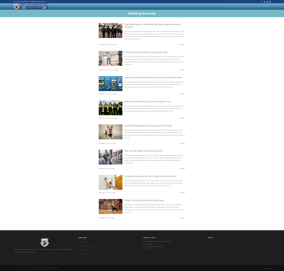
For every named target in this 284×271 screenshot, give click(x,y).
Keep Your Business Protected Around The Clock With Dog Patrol (153, 77)
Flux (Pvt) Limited (56, 268)
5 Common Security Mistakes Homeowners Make (146, 52)
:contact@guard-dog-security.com (154, 246)
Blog (115, 44)
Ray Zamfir (102, 44)
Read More (182, 44)
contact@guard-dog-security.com (37, 1)
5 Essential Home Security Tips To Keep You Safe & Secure (150, 176)
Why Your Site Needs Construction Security (143, 151)
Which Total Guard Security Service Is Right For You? (147, 102)
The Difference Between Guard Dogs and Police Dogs (148, 126)
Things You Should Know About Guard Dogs (144, 200)
